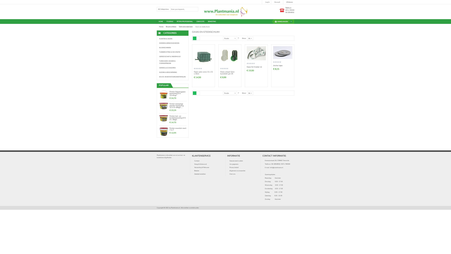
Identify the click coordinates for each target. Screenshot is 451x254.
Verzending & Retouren (201, 167)
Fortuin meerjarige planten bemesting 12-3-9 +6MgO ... (177, 105)
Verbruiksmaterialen (186, 27)
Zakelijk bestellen (200, 174)
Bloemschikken (171, 27)
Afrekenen (289, 2)
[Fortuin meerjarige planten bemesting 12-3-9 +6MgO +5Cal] (163, 105)
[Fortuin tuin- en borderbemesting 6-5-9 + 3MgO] (163, 118)
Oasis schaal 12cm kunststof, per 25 (227, 73)
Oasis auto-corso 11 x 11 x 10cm (203, 73)
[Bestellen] (212, 50)
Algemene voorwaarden (237, 171)
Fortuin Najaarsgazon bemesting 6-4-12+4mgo (177, 93)
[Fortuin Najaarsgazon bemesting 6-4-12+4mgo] (163, 94)
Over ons (232, 174)
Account (277, 2)
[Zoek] (195, 9)
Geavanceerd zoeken (236, 161)
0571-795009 (289, 10)
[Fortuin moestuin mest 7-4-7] (163, 131)
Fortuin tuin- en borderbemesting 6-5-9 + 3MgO (178, 118)
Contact (196, 161)
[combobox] (184, 9)
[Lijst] (198, 38)
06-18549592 (289, 12)
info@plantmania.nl (276, 168)
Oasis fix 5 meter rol (254, 67)
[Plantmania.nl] (225, 12)
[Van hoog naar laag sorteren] (238, 38)
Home (161, 27)
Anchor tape (277, 65)
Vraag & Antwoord (200, 164)
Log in (267, 2)
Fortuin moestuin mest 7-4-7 (178, 129)
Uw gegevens (233, 164)
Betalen (196, 171)
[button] (212, 54)
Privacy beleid (234, 167)
